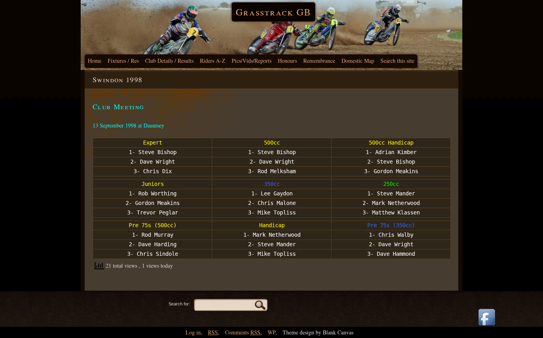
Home (94, 60)
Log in (193, 332)
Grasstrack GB (273, 12)
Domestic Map (357, 60)
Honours (287, 60)
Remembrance (319, 60)
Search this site (397, 60)
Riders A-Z (212, 60)
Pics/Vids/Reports (252, 60)
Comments (242, 332)
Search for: (179, 303)
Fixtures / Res (123, 60)
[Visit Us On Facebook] (486, 326)
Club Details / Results (169, 60)
